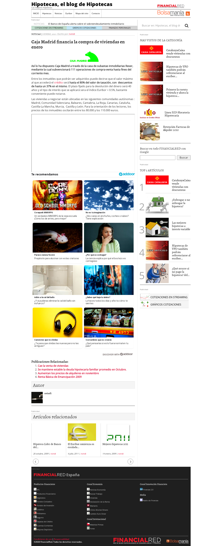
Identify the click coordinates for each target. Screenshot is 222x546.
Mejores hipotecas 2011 (115, 444)
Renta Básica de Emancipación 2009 (60, 377)
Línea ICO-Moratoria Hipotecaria (177, 114)
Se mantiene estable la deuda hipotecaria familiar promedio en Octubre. (82, 369)
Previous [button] (36, 463)
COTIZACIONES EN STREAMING (49, 27)
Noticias (58, 13)
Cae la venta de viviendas (53, 366)
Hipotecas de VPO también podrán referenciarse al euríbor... (177, 71)
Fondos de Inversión (45, 505)
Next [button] (130, 463)
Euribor (68, 13)
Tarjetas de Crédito (44, 521)
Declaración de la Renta (100, 502)
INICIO (36, 13)
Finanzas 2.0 (148, 489)
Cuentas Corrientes (44, 525)
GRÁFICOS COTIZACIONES (84, 27)
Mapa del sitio (82, 13)
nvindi (72, 33)
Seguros (40, 517)
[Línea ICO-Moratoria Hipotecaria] (150, 112)
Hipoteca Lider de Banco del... (47, 445)
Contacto (96, 13)
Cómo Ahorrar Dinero (99, 510)
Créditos (40, 509)
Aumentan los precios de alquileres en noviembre (68, 373)
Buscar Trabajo (96, 494)
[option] (48, 440)
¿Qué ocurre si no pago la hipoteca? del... (180, 271)
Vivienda (93, 498)
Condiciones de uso (43, 539)
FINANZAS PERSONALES (120, 27)
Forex (92, 528)
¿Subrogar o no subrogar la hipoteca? (181, 202)
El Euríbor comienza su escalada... (81, 445)
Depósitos (40, 498)
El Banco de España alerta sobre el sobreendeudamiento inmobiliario (86, 23)
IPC (38, 490)
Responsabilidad (61, 539)
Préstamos (41, 513)
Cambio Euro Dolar (98, 514)
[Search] (186, 25)
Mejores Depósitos (44, 529)
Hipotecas (46, 13)
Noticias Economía (97, 490)
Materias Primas (96, 524)
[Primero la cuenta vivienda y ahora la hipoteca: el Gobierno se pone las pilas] (151, 94)
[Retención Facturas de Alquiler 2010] (150, 131)
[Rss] (188, 14)
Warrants (94, 506)
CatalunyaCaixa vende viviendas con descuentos (178, 53)
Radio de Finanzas (150, 500)
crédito (59, 82)
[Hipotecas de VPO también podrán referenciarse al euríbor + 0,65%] (151, 71)
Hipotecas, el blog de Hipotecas (71, 4)
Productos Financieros (46, 494)
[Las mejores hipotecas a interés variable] (157, 227)
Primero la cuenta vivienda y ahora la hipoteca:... (177, 92)
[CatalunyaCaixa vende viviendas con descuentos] (151, 49)
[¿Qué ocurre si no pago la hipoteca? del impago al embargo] (157, 273)
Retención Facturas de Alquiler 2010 (176, 128)
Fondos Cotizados (44, 501)
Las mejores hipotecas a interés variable (181, 225)
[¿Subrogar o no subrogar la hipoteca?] (157, 204)
